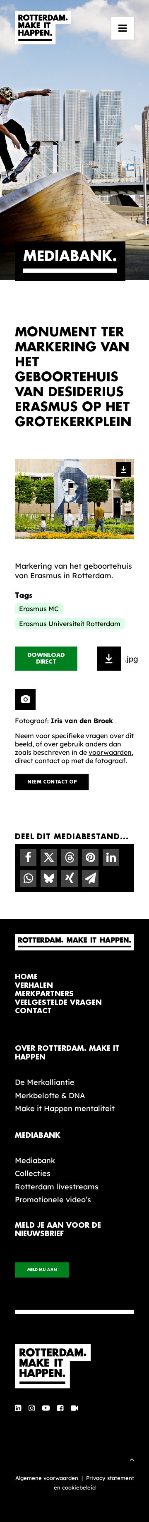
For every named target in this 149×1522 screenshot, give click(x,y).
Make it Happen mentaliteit (65, 1108)
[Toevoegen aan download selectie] (109, 659)
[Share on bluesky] (49, 878)
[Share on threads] (69, 857)
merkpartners (44, 993)
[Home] (74, 1366)
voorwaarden (110, 752)
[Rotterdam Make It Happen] (43, 28)
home (26, 976)
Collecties (32, 1173)
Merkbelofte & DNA (50, 1095)
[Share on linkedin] (111, 857)
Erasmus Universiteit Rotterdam (69, 623)
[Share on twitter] (49, 857)
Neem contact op (52, 782)
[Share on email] (90, 878)
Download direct (47, 658)
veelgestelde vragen (58, 1002)
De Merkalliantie (44, 1082)
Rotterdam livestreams (57, 1186)
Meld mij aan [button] (42, 1270)
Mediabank (35, 1160)
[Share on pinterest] (90, 857)
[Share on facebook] (28, 857)
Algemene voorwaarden (46, 1478)
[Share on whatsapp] (28, 878)
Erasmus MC (39, 608)
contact (33, 1011)
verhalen (34, 985)
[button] (122, 28)
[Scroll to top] (132, 1458)
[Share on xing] (69, 878)
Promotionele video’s (53, 1199)
